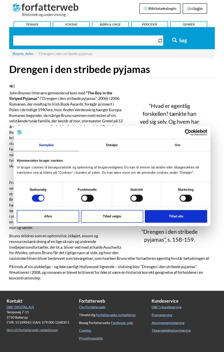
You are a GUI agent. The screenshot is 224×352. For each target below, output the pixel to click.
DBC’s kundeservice (167, 307)
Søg (182, 40)
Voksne (71, 24)
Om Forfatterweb (92, 307)
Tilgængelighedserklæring (171, 330)
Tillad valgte (112, 216)
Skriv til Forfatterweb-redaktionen (32, 330)
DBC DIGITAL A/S (20, 307)
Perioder (149, 24)
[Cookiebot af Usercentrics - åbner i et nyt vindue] (188, 132)
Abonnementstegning (168, 323)
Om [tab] (177, 145)
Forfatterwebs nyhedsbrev (116, 315)
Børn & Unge (110, 24)
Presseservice (162, 315)
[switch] (87, 198)
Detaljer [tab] (112, 145)
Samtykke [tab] (46, 145)
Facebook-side (122, 323)
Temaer (32, 24)
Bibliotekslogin (160, 8)
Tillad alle (176, 216)
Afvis (48, 216)
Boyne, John (22, 53)
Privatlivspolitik (91, 338)
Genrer (189, 24)
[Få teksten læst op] (11, 87)
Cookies (85, 330)
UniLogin (195, 8)
